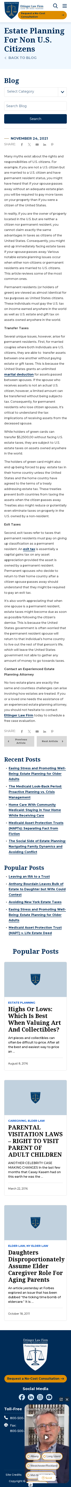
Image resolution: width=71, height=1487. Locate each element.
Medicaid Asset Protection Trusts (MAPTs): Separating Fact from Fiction (36, 828)
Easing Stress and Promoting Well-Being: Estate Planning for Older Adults (37, 773)
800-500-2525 (21, 1418)
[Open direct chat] (61, 1399)
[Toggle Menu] (64, 6)
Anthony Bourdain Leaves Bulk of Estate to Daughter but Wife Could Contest (37, 889)
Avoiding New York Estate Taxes (35, 902)
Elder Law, (17, 1246)
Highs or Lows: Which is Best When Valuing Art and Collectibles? (34, 1019)
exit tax (29, 549)
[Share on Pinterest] (52, 144)
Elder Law (36, 1120)
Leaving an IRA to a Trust (29, 876)
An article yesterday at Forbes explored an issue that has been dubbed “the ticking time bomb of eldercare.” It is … (34, 1295)
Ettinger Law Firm (18, 715)
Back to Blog (23, 58)
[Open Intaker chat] (30, 1485)
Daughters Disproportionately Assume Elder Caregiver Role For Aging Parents (35, 1266)
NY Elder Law (37, 1246)
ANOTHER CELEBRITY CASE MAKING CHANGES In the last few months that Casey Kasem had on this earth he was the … (34, 1169)
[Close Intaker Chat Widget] (67, 1399)
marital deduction (19, 374)
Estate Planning (21, 1002)
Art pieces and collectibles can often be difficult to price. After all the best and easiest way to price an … (33, 1044)
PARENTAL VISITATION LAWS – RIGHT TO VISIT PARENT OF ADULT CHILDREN (35, 1141)
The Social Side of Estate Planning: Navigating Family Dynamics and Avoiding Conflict (37, 846)
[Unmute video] (47, 1437)
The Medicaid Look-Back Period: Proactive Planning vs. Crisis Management (35, 792)
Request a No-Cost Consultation (33, 15)
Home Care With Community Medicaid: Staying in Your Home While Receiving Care (35, 810)
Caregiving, (17, 1120)
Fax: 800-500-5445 (21, 1428)
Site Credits (14, 1474)
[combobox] (35, 92)
